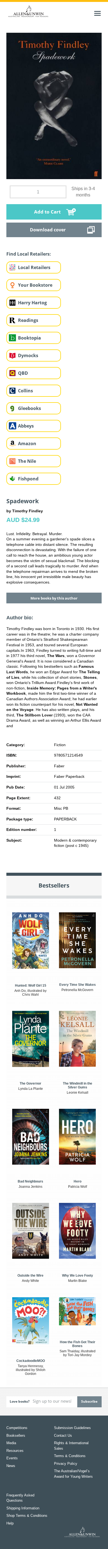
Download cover (48, 230)
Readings (28, 320)
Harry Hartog (32, 303)
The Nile (27, 461)
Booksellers (15, 1435)
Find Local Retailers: (28, 254)
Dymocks (28, 355)
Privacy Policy (65, 1464)
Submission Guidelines (72, 1428)
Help (10, 1523)
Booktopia (29, 338)
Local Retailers (34, 267)
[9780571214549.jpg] (53, 105)
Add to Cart (47, 212)
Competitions (16, 1428)
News (10, 1466)
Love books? (20, 1401)
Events (12, 1458)
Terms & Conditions (70, 1456)
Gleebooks (29, 408)
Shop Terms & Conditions (26, 1516)
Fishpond (28, 479)
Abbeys (26, 426)
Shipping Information (22, 1508)
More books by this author (54, 598)
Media (11, 1443)
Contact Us (63, 1435)
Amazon (27, 443)
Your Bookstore (35, 285)
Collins (25, 391)
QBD (23, 373)
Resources (15, 1451)
